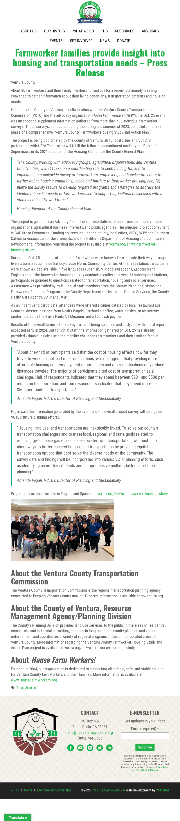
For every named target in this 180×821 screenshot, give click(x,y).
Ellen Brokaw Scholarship (54, 790)
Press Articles (26, 688)
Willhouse (162, 790)
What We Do (83, 31)
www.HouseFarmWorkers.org (34, 680)
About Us (28, 31)
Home (28, 790)
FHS (104, 31)
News (105, 40)
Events (56, 40)
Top (16, 790)
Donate (123, 40)
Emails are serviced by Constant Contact (150, 768)
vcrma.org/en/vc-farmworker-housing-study (132, 493)
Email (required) (145, 728)
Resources (124, 31)
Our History (55, 31)
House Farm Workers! (108, 790)
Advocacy (151, 31)
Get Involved (81, 40)
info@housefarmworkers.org (90, 732)
